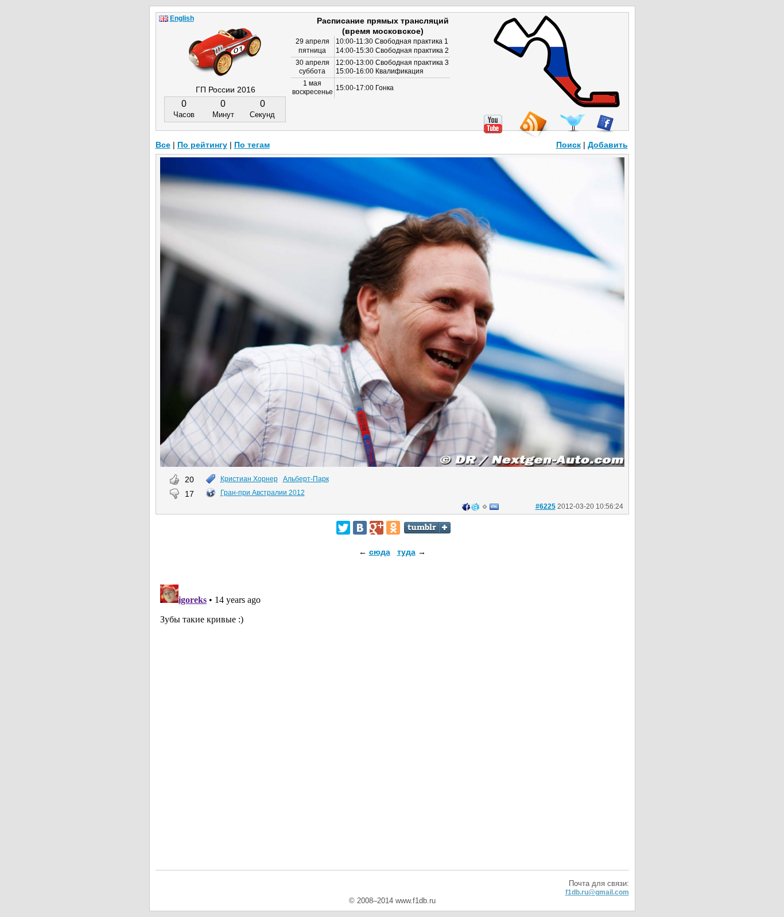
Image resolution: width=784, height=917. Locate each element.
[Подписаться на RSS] (532, 125)
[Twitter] (343, 528)
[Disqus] (392, 723)
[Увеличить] (392, 464)
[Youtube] (493, 124)
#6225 (545, 506)
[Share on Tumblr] (427, 527)
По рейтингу (202, 144)
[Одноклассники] (393, 528)
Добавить (608, 144)
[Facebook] (605, 123)
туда (406, 551)
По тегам (252, 144)
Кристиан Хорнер (249, 479)
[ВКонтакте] (360, 528)
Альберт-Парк (306, 479)
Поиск (568, 144)
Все (163, 144)
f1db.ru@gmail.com (597, 892)
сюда (379, 551)
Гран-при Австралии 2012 (262, 493)
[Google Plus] (376, 528)
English (182, 18)
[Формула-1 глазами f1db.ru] (225, 42)
